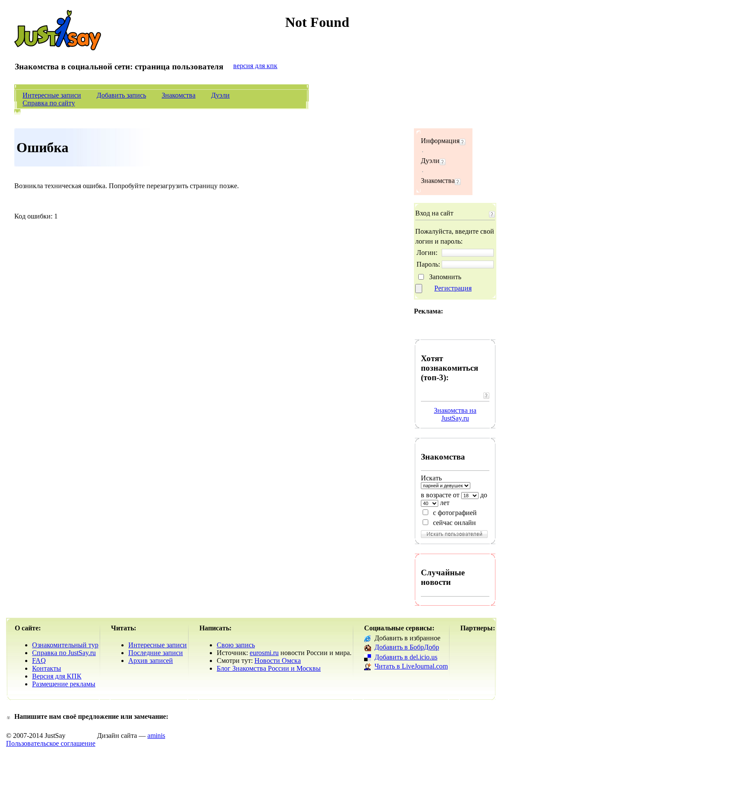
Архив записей (150, 660)
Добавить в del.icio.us (405, 657)
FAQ (39, 660)
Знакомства (178, 95)
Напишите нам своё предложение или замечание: (91, 716)
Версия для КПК (56, 676)
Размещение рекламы (63, 684)
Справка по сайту (49, 103)
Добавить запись (121, 95)
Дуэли (220, 95)
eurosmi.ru (264, 652)
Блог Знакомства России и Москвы (269, 668)
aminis (156, 735)
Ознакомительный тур (65, 645)
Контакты (46, 668)
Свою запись (236, 645)
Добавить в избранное (407, 638)
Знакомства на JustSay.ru (455, 414)
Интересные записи (52, 95)
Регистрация (453, 288)
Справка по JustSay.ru (64, 652)
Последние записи (155, 652)
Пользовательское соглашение (50, 743)
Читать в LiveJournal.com (411, 666)
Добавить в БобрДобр (406, 647)
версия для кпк (255, 65)
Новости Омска (277, 660)
